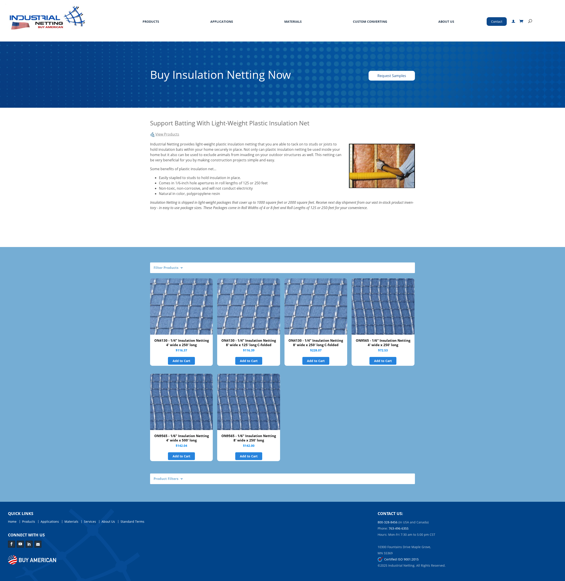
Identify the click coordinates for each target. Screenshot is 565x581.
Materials (293, 21)
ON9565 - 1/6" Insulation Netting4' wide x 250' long (383, 342)
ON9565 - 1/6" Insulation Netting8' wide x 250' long (248, 438)
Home (12, 521)
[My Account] (513, 21)
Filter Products (166, 267)
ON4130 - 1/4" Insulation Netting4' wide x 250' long (181, 342)
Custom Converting (370, 21)
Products (151, 21)
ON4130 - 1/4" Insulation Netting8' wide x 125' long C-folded (248, 342)
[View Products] (152, 134)
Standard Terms (132, 521)
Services (90, 521)
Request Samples (391, 75)
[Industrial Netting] (46, 17)
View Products (167, 134)
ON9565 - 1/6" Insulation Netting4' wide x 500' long (181, 438)
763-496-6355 (399, 528)
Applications (221, 21)
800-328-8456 (387, 522)
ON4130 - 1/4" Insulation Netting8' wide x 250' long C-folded (315, 342)
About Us (446, 21)
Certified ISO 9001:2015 (401, 559)
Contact (496, 21)
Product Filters (166, 478)
